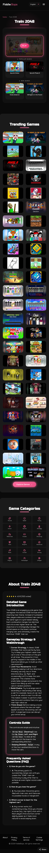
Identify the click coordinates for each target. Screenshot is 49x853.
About (5, 837)
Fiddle (10, 4)
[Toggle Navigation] (43, 4)
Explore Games (23, 484)
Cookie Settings (39, 838)
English (33, 4)
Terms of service (26, 838)
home (5, 17)
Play (24, 46)
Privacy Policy (14, 838)
